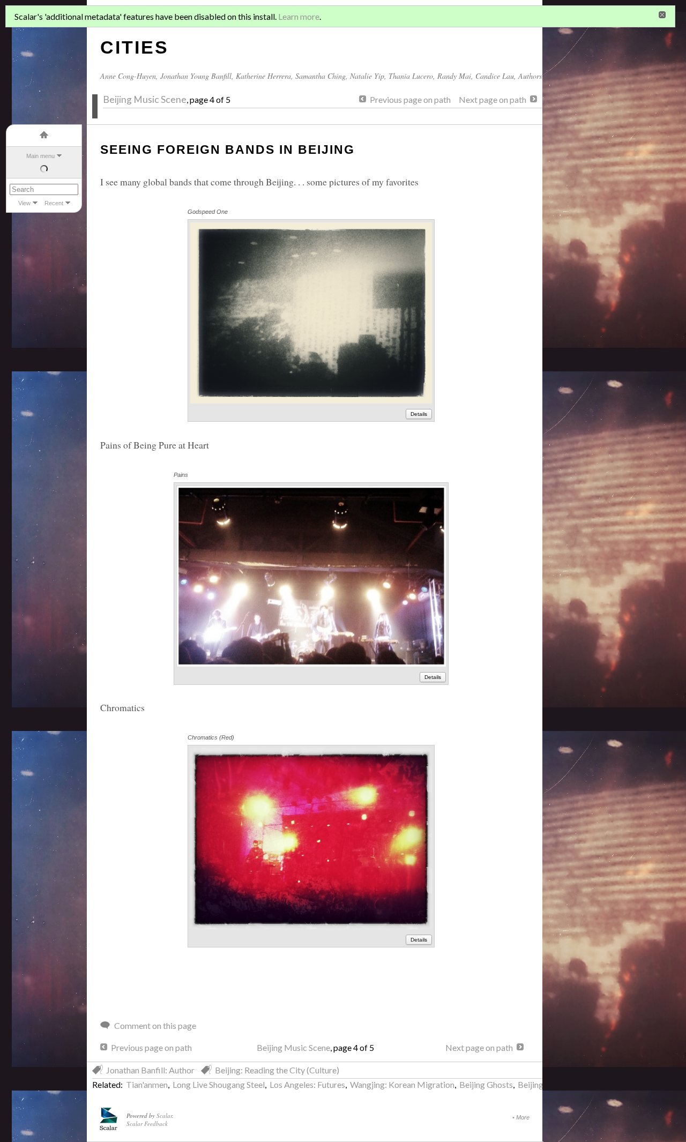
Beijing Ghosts (486, 1084)
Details (419, 414)
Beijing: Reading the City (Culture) (277, 1070)
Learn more (298, 16)
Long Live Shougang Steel (219, 1084)
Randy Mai (454, 76)
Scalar (164, 1115)
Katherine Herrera (263, 76)
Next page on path (492, 99)
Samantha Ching (320, 76)
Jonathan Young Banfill (196, 76)
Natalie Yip (367, 76)
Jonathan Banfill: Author (150, 1070)
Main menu (40, 156)
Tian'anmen (147, 1084)
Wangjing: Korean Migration (402, 1084)
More (523, 1117)
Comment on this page (155, 1025)
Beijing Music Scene (145, 99)
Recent (53, 203)
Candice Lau (494, 76)
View (24, 203)
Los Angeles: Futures (307, 1084)
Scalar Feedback (147, 1123)
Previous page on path (410, 99)
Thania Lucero (411, 76)
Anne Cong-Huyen (128, 76)
